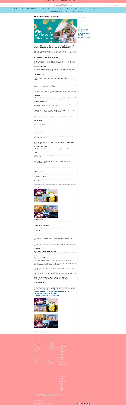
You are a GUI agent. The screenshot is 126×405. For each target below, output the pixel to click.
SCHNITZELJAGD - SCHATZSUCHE (19, 8)
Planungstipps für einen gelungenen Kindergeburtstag (53, 11)
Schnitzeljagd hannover (61, 372)
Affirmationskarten (63, 8)
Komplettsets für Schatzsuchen (49, 187)
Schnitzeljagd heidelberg (61, 379)
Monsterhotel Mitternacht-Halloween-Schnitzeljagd (83, 30)
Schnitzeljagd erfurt (62, 376)
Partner (35, 352)
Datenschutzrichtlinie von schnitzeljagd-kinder (39, 339)
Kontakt (35, 363)
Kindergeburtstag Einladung (88, 8)
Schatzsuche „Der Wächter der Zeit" (84, 37)
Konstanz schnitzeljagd (61, 384)
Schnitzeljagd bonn (62, 359)
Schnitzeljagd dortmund (61, 362)
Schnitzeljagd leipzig (62, 342)
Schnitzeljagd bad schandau (62, 387)
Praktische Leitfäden (78, 8)
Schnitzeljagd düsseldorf (61, 352)
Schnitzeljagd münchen (61, 355)
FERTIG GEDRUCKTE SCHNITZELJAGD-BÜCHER (34, 8)
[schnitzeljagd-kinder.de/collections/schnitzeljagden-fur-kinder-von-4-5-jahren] (46, 201)
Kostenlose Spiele (70, 8)
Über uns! (80, 11)
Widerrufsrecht (37, 344)
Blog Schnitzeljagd (73, 11)
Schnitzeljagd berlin (62, 357)
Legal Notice (36, 355)
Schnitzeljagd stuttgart (63, 346)
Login (116, 5)
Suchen (35, 350)
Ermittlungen (45, 8)
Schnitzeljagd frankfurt (63, 344)
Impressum (36, 359)
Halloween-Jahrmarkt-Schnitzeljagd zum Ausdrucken (84, 25)
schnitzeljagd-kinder (40, 403)
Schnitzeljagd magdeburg (61, 340)
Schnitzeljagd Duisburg (61, 390)
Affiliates (36, 346)
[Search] (91, 17)
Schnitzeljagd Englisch (53, 372)
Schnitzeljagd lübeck (62, 381)
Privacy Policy (51, 358)
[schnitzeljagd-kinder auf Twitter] (85, 397)
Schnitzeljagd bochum (63, 369)
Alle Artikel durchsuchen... (108, 5)
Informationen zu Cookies (39, 361)
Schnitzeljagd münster (63, 364)
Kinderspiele (10, 8)
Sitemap (35, 365)
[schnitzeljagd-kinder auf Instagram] (90, 397)
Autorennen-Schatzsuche (83, 40)
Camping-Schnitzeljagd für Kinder (84, 21)
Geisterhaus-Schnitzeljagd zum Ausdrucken (84, 34)
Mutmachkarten (56, 8)
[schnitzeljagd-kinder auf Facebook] (87, 397)
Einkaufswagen (122, 5)
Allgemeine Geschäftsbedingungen (40, 342)
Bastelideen (66, 11)
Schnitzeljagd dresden (63, 366)
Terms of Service (37, 357)
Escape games (50, 8)
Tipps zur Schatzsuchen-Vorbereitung (100, 8)
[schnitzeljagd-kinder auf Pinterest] (89, 397)
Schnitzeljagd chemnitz (61, 349)
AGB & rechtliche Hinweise (52, 344)
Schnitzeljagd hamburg (63, 374)
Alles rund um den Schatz (113, 8)
